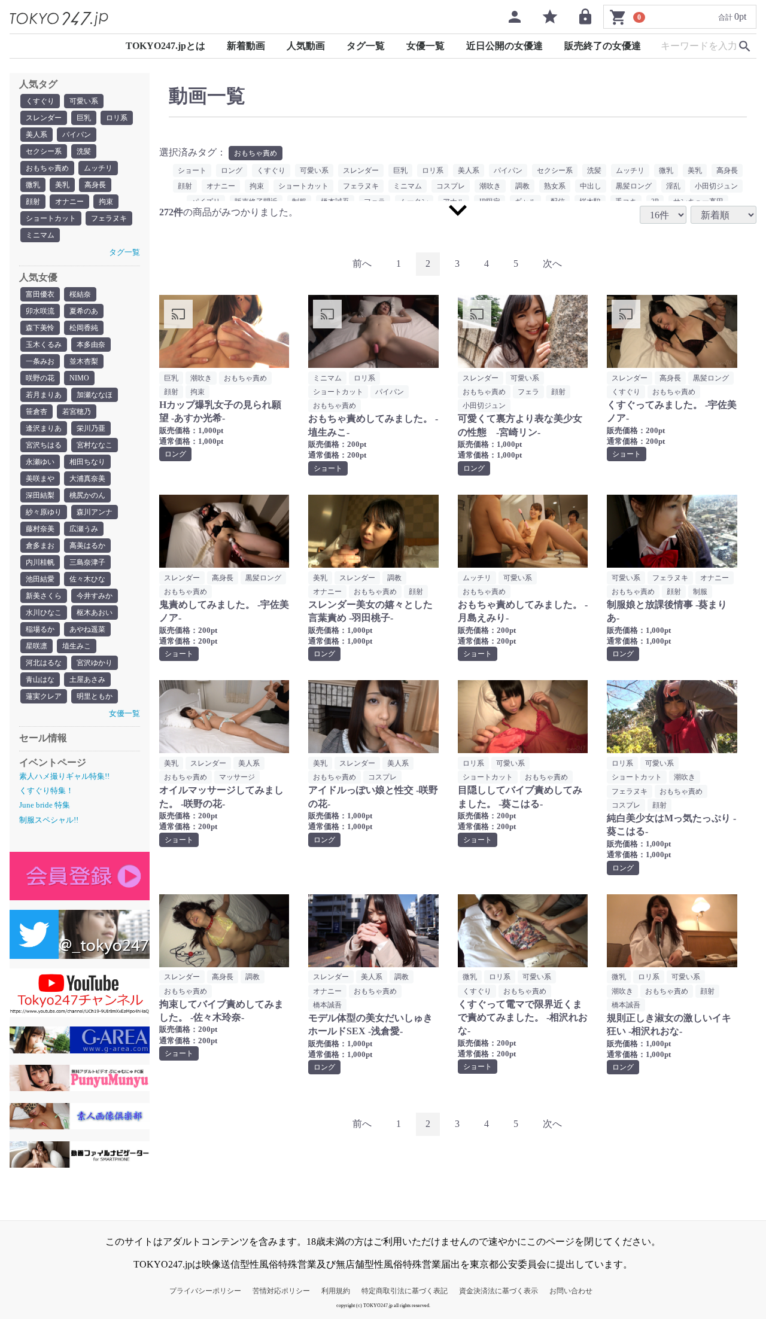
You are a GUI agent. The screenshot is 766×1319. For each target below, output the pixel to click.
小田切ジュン (716, 186)
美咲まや (40, 478)
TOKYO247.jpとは (165, 46)
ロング (231, 170)
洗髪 (84, 151)
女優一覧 (425, 46)
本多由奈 (91, 344)
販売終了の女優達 (602, 46)
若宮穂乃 (76, 411)
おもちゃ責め (47, 168)
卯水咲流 (40, 311)
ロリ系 (116, 118)
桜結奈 (80, 294)
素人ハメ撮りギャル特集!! (64, 776)
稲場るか (40, 629)
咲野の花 (40, 378)
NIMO (79, 378)
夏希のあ (83, 311)
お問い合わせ (570, 1291)
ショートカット (51, 218)
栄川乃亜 (91, 428)
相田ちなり (87, 462)
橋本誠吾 (327, 1005)
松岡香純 (83, 328)
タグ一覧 (365, 46)
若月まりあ (44, 395)
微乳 (33, 185)
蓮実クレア (44, 696)
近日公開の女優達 (504, 46)
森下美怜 (40, 328)
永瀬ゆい (40, 462)
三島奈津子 (87, 562)
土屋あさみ (87, 679)
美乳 (62, 185)
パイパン (76, 134)
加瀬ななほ (95, 395)
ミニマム (40, 235)
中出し (590, 186)
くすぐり (40, 101)
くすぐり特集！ (46, 790)
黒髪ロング (634, 186)
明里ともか (95, 696)
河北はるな (44, 663)
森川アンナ (95, 512)
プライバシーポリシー (205, 1291)
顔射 (33, 201)
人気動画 (306, 46)
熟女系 (555, 186)
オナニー (69, 201)
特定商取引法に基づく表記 (404, 1291)
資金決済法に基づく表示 (498, 1291)
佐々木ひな (87, 579)
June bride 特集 (44, 804)
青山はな (40, 679)
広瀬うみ (83, 529)
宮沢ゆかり (95, 663)
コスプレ (450, 186)
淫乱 (673, 186)
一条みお (40, 361)
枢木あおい (95, 612)
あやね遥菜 (87, 629)
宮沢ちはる (44, 445)
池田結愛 (40, 579)
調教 (522, 186)
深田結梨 (40, 495)
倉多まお (40, 545)
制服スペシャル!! (48, 819)
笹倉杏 (36, 411)
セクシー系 (44, 151)
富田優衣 (40, 294)
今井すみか (95, 596)
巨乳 (84, 118)
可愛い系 (83, 101)
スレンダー (44, 118)
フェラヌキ (109, 218)
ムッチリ (98, 168)
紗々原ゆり (44, 512)
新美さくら (44, 596)
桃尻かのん (87, 495)
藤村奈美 (40, 529)
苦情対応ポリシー (281, 1291)
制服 (700, 591)
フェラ (528, 392)
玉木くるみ (44, 344)
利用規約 (335, 1291)
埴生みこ (76, 646)
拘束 (106, 201)
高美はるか (87, 545)
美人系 (36, 134)
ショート (192, 170)
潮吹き (490, 186)
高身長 (95, 185)
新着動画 (246, 46)
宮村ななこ (95, 445)
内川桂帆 (40, 562)
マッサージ (237, 777)
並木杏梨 (83, 361)
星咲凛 (36, 646)
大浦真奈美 (87, 478)
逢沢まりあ (44, 428)
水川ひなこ (44, 612)
